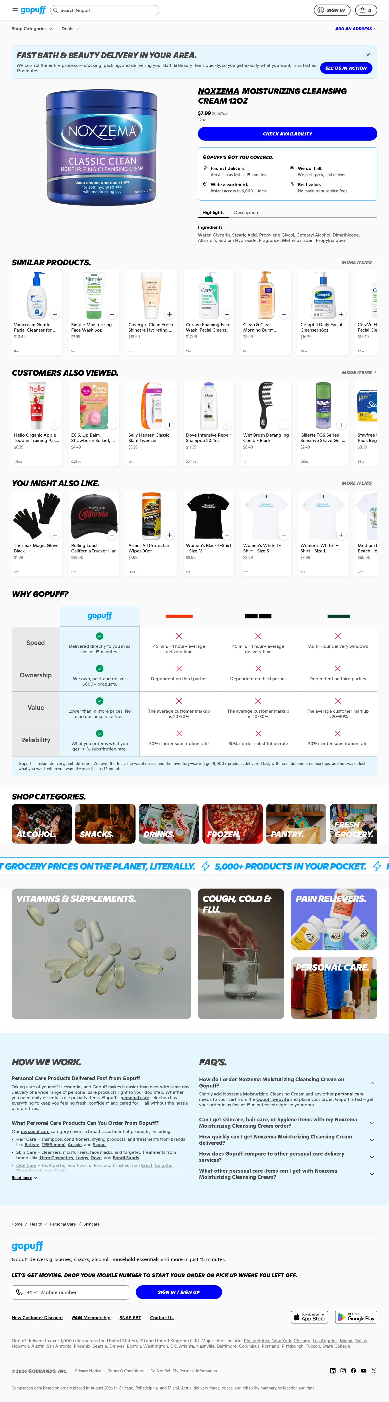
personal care (349, 1094)
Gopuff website (272, 1099)
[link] (33, 10)
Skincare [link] (91, 1224)
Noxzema (218, 91)
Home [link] (17, 1224)
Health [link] (36, 1224)
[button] (366, 10)
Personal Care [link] (63, 1224)
